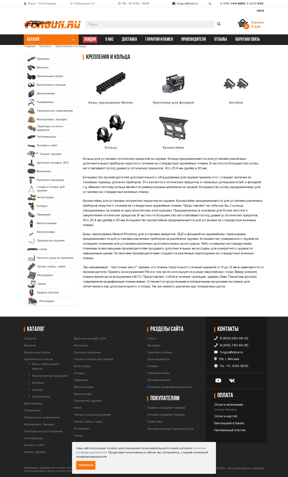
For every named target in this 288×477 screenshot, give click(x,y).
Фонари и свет (34, 445)
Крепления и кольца (71, 46)
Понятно (85, 465)
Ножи (77, 407)
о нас (109, 39)
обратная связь (247, 39)
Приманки (81, 380)
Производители (158, 359)
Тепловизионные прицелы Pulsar (170, 429)
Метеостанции (84, 387)
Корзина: (257, 24)
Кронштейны (173, 147)
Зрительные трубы (37, 352)
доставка (129, 39)
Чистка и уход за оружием (92, 414)
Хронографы (83, 394)
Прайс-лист (155, 421)
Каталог (45, 46)
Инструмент (82, 428)
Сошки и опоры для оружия (93, 359)
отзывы (220, 39)
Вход (31, 3)
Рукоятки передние (87, 352)
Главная (29, 46)
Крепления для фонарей (173, 102)
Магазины (81, 345)
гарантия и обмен (159, 39)
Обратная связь (158, 373)
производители (193, 39)
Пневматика (32, 410)
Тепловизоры (33, 438)
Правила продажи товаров (166, 407)
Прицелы (30, 338)
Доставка (153, 345)
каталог (33, 39)
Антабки (236, 102)
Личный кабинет (158, 380)
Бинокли (30, 345)
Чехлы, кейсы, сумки (88, 421)
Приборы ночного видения (43, 431)
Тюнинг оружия (35, 452)
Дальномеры (33, 403)
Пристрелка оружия (88, 400)
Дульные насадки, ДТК (90, 338)
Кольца (111, 147)
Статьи (151, 338)
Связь (78, 435)
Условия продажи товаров (166, 414)
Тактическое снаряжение (42, 417)
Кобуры (79, 373)
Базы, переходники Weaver (111, 102)
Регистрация (47, 3)
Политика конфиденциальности (169, 387)
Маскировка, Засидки (39, 424)
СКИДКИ (90, 39)
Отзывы (152, 366)
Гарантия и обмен (159, 352)
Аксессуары (82, 366)
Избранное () (84, 3)
